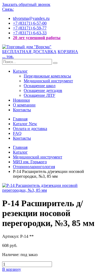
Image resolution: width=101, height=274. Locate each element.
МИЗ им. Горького (30, 162)
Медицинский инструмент (48, 81)
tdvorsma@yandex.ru (31, 18)
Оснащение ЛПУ (39, 95)
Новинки (21, 100)
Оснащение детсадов (43, 90)
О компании (24, 105)
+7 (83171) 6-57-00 (30, 23)
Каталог (20, 71)
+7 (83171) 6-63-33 (30, 33)
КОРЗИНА (68, 51)
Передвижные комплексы (47, 76)
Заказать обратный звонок (26, 4)
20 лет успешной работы (37, 37)
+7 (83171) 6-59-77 (30, 28)
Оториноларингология (34, 166)
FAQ (17, 133)
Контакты (22, 110)
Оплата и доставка (30, 128)
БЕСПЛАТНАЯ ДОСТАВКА (29, 51)
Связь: (8, 9)
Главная (20, 119)
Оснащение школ (39, 85)
